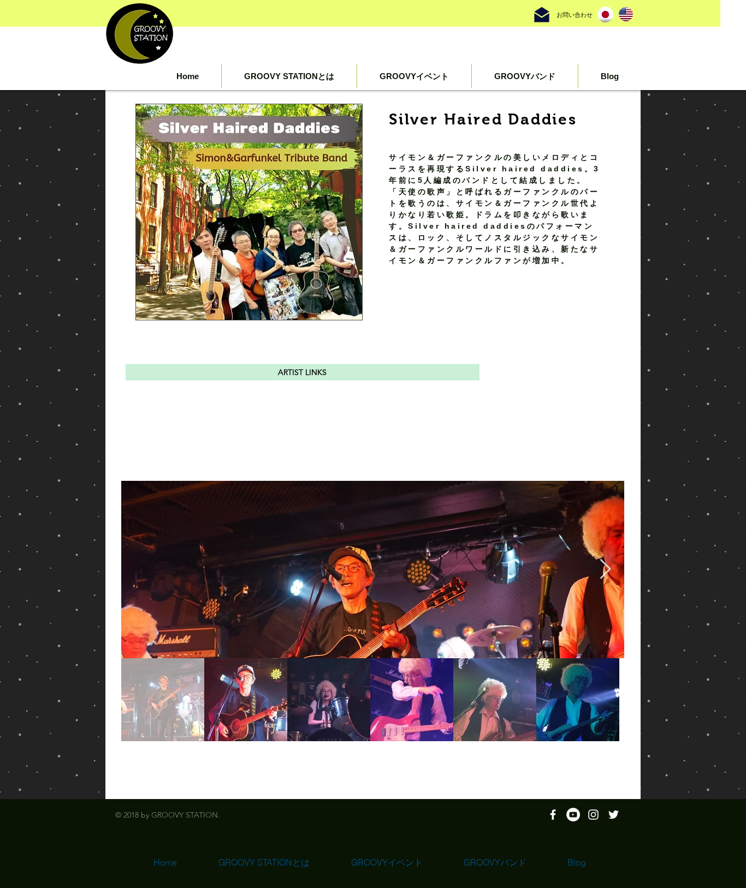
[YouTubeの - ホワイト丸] (573, 814)
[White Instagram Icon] (593, 814)
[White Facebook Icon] (553, 814)
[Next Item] (605, 569)
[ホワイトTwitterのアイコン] (613, 814)
